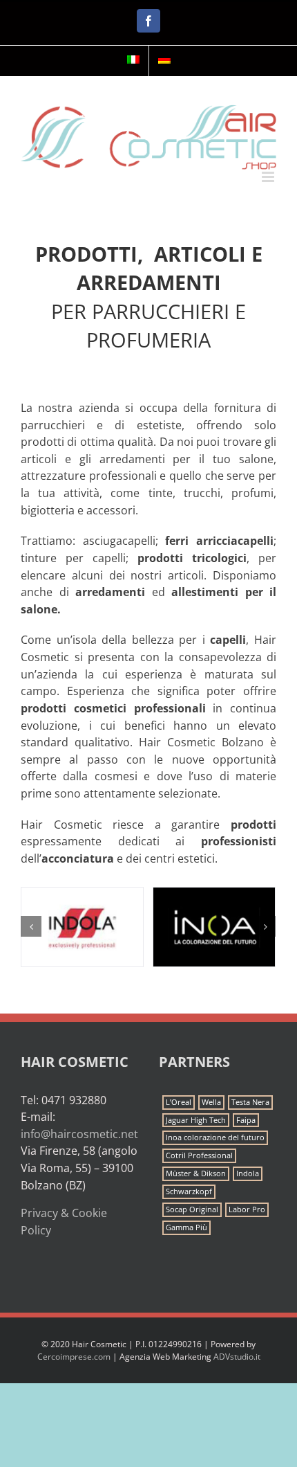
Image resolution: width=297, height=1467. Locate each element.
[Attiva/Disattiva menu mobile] (269, 177)
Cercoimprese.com (74, 1356)
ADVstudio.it (236, 1356)
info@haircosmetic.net (79, 1134)
